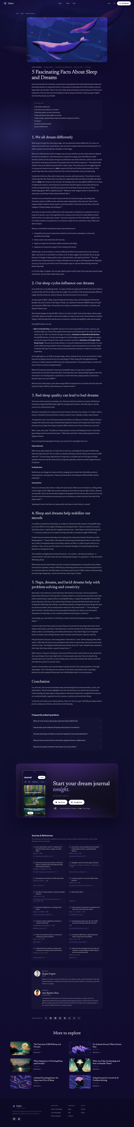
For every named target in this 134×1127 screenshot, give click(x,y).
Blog (67, 3)
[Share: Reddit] (60, 1018)
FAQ (74, 3)
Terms (83, 1113)
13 (85, 607)
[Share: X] (46, 1018)
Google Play (78, 802)
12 (43, 540)
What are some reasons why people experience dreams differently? (67, 721)
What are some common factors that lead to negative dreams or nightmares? (67, 740)
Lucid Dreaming (56, 1113)
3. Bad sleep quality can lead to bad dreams (47, 112)
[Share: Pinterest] (65, 1018)
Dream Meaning (56, 1116)
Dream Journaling (56, 1109)
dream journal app (38, 263)
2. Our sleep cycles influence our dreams (46, 110)
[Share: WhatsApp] (69, 1018)
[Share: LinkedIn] (55, 1018)
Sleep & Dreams (30, 13)
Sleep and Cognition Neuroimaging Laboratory (68, 1001)
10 (41, 499)
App (60, 3)
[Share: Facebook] (51, 1018)
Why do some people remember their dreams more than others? (67, 747)
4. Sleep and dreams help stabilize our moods (47, 115)
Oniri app (77, 701)
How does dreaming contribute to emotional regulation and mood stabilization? (67, 734)
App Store (61, 802)
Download (125, 3)
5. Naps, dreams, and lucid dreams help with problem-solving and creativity (56, 118)
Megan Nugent (49, 67)
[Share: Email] (74, 1018)
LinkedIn (51, 984)
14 (36, 620)
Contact (70, 1116)
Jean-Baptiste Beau (67, 67)
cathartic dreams (67, 1005)
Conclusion (37, 121)
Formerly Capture (21, 1108)
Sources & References (41, 127)
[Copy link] (79, 1018)
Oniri (17, 13)
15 (70, 647)
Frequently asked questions (42, 124)
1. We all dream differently (42, 107)
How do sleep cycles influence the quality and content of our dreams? (67, 727)
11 (32, 532)
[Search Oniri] (114, 3)
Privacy (83, 1109)
